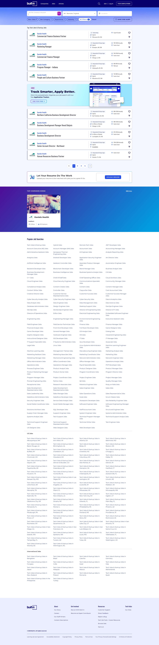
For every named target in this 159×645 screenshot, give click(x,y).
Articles (61, 4)
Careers (56, 613)
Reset (94, 19)
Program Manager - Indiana (47, 67)
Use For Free (38, 101)
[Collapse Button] (129, 37)
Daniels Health (41, 217)
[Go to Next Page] (90, 166)
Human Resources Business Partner (50, 156)
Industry (71, 19)
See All (129, 191)
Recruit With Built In (77, 610)
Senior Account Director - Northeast (50, 146)
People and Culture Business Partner (51, 77)
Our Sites (128, 610)
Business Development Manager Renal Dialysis (54, 125)
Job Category (45, 19)
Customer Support (104, 610)
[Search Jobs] (59, 13)
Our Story (57, 610)
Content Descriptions (61, 620)
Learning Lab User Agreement (35, 637)
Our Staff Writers (59, 617)
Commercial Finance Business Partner (51, 36)
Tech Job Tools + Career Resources (109, 620)
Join (105, 4)
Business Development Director (49, 135)
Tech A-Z (101, 627)
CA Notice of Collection (125, 637)
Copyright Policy (67, 637)
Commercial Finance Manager (48, 57)
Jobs (53, 4)
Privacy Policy (79, 637)
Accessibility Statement (53, 637)
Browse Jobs (102, 623)
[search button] (99, 3)
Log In (111, 4)
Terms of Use (89, 637)
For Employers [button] (124, 4)
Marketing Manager (44, 46)
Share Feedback (103, 613)
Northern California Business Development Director (56, 115)
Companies (44, 4)
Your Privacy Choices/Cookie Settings (106, 637)
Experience (59, 19)
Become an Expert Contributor (81, 613)
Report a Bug (102, 617)
